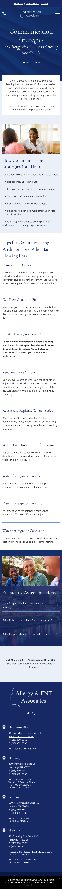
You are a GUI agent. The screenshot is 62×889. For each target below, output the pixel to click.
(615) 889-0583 (19, 743)
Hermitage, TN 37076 (19, 767)
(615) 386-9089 (19, 843)
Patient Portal (32, 3)
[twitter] (33, 714)
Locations (18, 3)
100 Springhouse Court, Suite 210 (25, 733)
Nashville (14, 830)
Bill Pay (44, 3)
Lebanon (14, 797)
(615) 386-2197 (18, 846)
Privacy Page (29, 885)
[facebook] (28, 714)
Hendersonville (18, 727)
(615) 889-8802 (19, 739)
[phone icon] (4, 15)
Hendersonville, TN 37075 (21, 736)
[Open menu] (57, 13)
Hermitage (15, 758)
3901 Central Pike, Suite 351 (22, 763)
